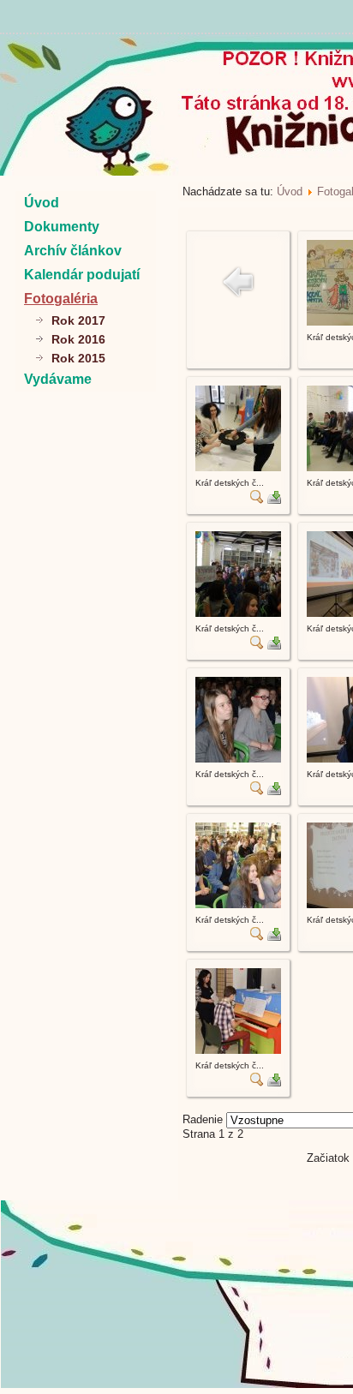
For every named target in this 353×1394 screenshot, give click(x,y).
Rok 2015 (78, 358)
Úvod (41, 202)
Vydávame (58, 379)
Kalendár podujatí (82, 274)
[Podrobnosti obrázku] (257, 500)
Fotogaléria (61, 298)
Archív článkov (73, 250)
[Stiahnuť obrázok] (274, 500)
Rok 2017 (78, 320)
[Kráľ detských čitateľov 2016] (238, 467)
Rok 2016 (78, 339)
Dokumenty (61, 226)
